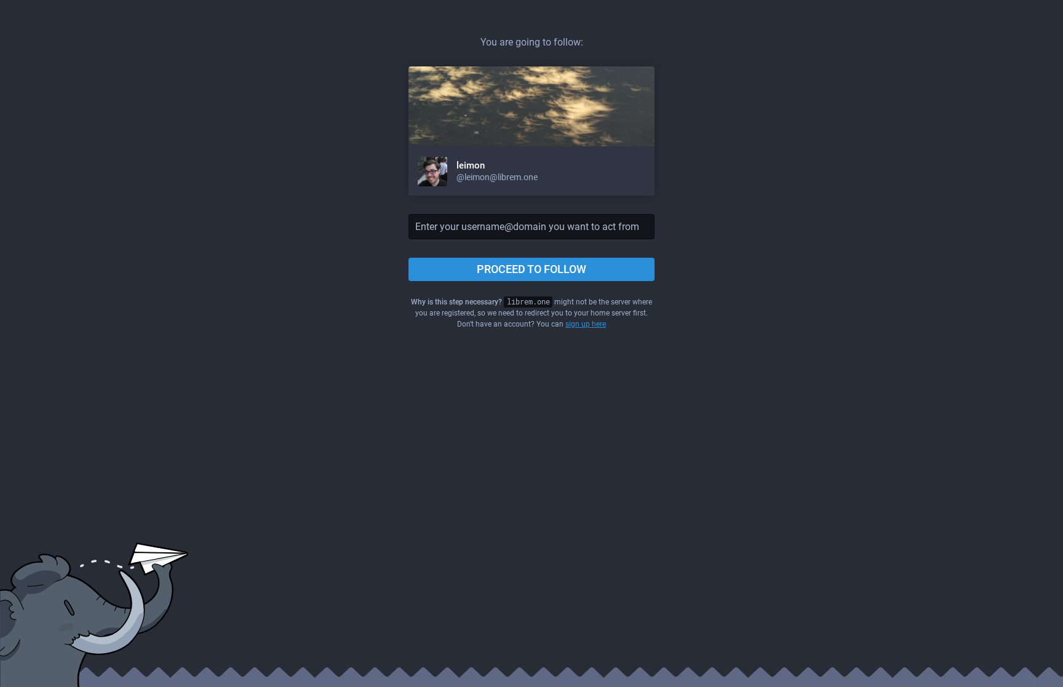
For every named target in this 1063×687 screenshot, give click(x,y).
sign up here (585, 324)
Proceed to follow (531, 269)
